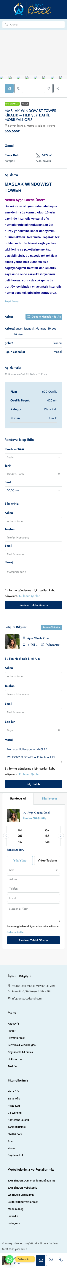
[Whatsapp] (9, 1259)
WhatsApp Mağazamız (21, 1194)
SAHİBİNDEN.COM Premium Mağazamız (31, 1180)
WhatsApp (53, 644)
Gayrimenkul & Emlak (20, 1052)
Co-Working (15, 1112)
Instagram (14, 1223)
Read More (11, 301)
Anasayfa (13, 1023)
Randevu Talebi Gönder (33, 605)
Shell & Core (15, 1134)
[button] (48, 88)
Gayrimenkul (15, 1155)
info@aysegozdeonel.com (27, 998)
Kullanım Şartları (29, 596)
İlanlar (11, 1030)
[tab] (9, 88)
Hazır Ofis (14, 1091)
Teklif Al (12, 1066)
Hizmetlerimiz (16, 1037)
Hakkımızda (15, 1059)
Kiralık (25, 103)
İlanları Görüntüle (51, 627)
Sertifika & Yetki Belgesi (22, 1044)
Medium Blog (15, 1209)
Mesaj (9, 562)
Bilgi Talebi (34, 784)
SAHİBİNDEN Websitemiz (22, 1187)
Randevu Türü (14, 449)
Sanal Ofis (14, 1098)
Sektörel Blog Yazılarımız (23, 1201)
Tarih (8, 465)
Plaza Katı (14, 1105)
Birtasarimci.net (49, 1243)
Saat (8, 482)
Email (8, 546)
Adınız (9, 513)
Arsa (10, 1141)
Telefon (10, 529)
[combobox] (33, 457)
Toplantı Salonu (17, 1127)
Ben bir (10, 722)
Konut (11, 1148)
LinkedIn (13, 1216)
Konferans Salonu (18, 1119)
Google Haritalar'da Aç (46, 317)
